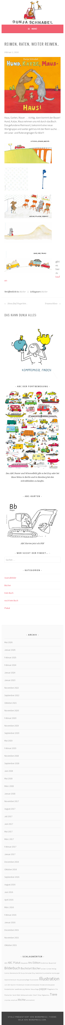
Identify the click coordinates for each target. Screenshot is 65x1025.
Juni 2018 (8, 770)
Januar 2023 (9, 680)
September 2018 (11, 763)
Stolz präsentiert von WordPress (27, 1017)
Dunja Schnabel (26, 973)
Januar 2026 (9, 649)
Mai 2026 (8, 642)
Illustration (49, 979)
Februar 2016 (10, 914)
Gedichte (38, 973)
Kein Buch (8, 592)
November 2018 (11, 755)
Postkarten (8, 995)
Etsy (33, 973)
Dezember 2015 (11, 930)
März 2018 (9, 786)
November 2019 (11, 725)
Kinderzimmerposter (47, 985)
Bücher (23, 292)
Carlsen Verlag (51, 969)
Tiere (53, 994)
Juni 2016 (8, 892)
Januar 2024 (9, 672)
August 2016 (9, 884)
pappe (43, 989)
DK (19, 973)
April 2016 (8, 899)
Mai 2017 (8, 831)
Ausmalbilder (10, 577)
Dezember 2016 (11, 861)
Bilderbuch (12, 968)
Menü (34, 28)
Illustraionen (34, 980)
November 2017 (11, 801)
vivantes (7, 1000)
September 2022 (11, 695)
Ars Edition (34, 962)
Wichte (22, 999)
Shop (39, 995)
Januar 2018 (9, 793)
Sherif (35, 995)
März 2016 (9, 907)
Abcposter (24, 963)
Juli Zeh (7, 985)
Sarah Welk (16, 995)
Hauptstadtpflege (23, 980)
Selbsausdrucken (26, 995)
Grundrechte (46, 973)
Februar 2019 (10, 748)
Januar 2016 (9, 922)
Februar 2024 (10, 665)
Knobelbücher (9, 989)
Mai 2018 (8, 778)
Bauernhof (52, 963)
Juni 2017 (8, 824)
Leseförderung (20, 989)
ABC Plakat (14, 962)
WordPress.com (37, 1020)
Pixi (56, 989)
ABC (5, 963)
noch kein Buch (11, 600)
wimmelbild (30, 1000)
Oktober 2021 (10, 702)
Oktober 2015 (10, 945)
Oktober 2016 (10, 869)
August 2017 (9, 808)
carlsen (43, 969)
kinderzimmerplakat (32, 985)
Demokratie (14, 973)
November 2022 (11, 687)
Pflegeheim (51, 989)
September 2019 (11, 733)
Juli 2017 (8, 816)
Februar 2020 (10, 718)
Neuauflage (35, 989)
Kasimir (13, 985)
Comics (6, 973)
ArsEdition (44, 963)
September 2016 (11, 877)
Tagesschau (45, 995)
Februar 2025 (10, 657)
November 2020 (11, 710)
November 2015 (11, 937)
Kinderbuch (20, 985)
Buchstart (26, 968)
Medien (27, 989)
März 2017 (9, 839)
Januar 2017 (9, 854)
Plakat (7, 608)
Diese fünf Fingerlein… (17, 304)
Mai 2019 (8, 740)
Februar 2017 (10, 846)
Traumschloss (51, 304)
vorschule (14, 1000)
